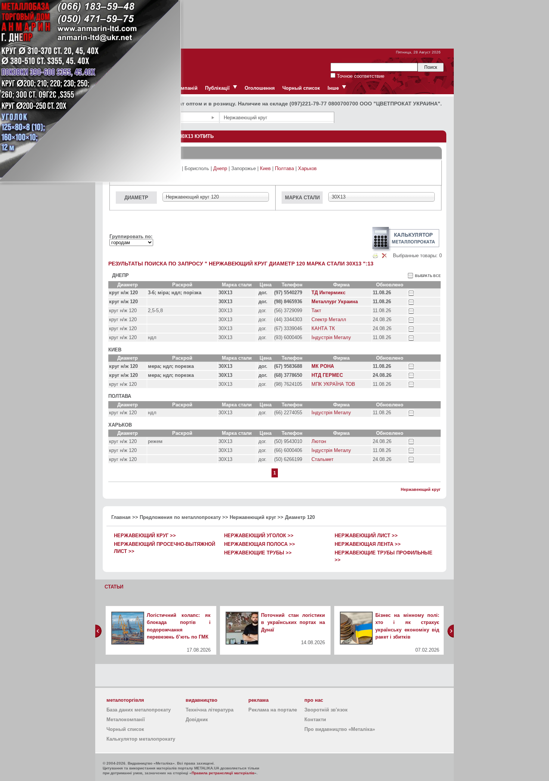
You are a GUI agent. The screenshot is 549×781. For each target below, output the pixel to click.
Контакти (315, 719)
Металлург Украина (334, 301)
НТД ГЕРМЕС (327, 375)
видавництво (201, 700)
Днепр (220, 168)
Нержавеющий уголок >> (259, 535)
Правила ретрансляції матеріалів (223, 773)
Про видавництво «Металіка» (339, 729)
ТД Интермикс (328, 292)
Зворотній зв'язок (326, 710)
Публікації (217, 88)
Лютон (318, 441)
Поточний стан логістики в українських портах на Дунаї (293, 622)
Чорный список (301, 88)
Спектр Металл (328, 319)
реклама (258, 700)
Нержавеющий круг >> (145, 535)
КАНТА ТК (323, 328)
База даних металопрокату (138, 710)
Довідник (197, 719)
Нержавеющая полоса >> (259, 544)
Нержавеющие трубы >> (258, 553)
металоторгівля (125, 700)
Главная (121, 517)
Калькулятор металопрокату (140, 739)
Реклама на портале (272, 710)
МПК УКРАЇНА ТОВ (333, 384)
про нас (313, 700)
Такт (316, 310)
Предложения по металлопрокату (180, 517)
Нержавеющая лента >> (368, 544)
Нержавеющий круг (421, 489)
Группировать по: (130, 236)
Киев (265, 168)
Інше (333, 88)
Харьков (307, 168)
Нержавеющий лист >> (366, 535)
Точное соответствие (359, 76)
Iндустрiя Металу (331, 337)
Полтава (284, 168)
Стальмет (322, 459)
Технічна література (209, 710)
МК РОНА (322, 366)
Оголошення (260, 88)
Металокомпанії (125, 719)
